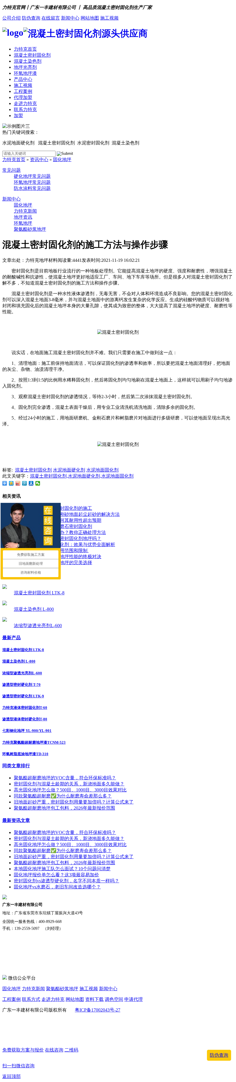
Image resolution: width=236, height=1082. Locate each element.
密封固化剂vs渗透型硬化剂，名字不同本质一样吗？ (66, 880)
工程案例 (23, 91)
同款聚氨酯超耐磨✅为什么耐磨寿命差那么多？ (63, 795)
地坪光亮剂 (25, 67)
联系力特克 (25, 109)
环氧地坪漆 (25, 73)
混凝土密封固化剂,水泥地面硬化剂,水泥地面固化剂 (82, 476)
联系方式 (31, 999)
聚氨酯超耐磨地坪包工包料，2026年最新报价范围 (64, 808)
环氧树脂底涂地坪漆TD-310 (25, 754)
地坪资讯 (23, 217)
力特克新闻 (25, 211)
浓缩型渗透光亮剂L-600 (38, 625)
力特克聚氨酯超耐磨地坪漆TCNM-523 (34, 742)
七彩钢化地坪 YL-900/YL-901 (27, 730)
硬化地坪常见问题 (32, 176)
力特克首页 (25, 49)
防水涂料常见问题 (32, 188)
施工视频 (109, 18)
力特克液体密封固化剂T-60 (24, 707)
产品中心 (23, 79)
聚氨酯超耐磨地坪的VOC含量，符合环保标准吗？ (65, 777)
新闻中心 (70, 18)
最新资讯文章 (16, 820)
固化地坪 (62, 159)
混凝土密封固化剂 (32, 55)
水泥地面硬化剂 (69, 469)
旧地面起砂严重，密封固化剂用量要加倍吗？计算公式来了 (74, 801)
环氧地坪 (23, 223)
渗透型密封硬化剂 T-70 (21, 684)
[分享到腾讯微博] (24, 483)
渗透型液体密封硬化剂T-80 (24, 719)
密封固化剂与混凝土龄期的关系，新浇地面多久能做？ (69, 783)
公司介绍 (11, 18)
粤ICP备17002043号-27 (97, 1009)
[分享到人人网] (31, 483)
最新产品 (11, 637)
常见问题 (11, 170)
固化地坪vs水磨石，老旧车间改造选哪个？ (57, 886)
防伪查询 (31, 18)
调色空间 (114, 999)
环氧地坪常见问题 (32, 182)
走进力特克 (25, 103)
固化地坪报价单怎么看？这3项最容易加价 (56, 874)
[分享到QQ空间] (11, 483)
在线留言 (50, 18)
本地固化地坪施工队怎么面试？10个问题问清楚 (62, 868)
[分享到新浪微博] (18, 483)
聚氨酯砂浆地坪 (30, 229)
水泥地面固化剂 (102, 469)
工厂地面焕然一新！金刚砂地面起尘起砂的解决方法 (67, 514)
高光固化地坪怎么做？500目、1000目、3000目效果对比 (70, 789)
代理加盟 (23, 97)
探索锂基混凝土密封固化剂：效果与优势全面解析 (64, 544)
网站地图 (90, 18)
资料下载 (94, 999)
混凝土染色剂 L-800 (34, 609)
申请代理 (133, 999)
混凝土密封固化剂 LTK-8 (39, 592)
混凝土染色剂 (27, 61)
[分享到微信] (37, 483)
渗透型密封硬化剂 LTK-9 (23, 696)
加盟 (18, 115)
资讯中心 (39, 159)
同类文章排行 (16, 765)
